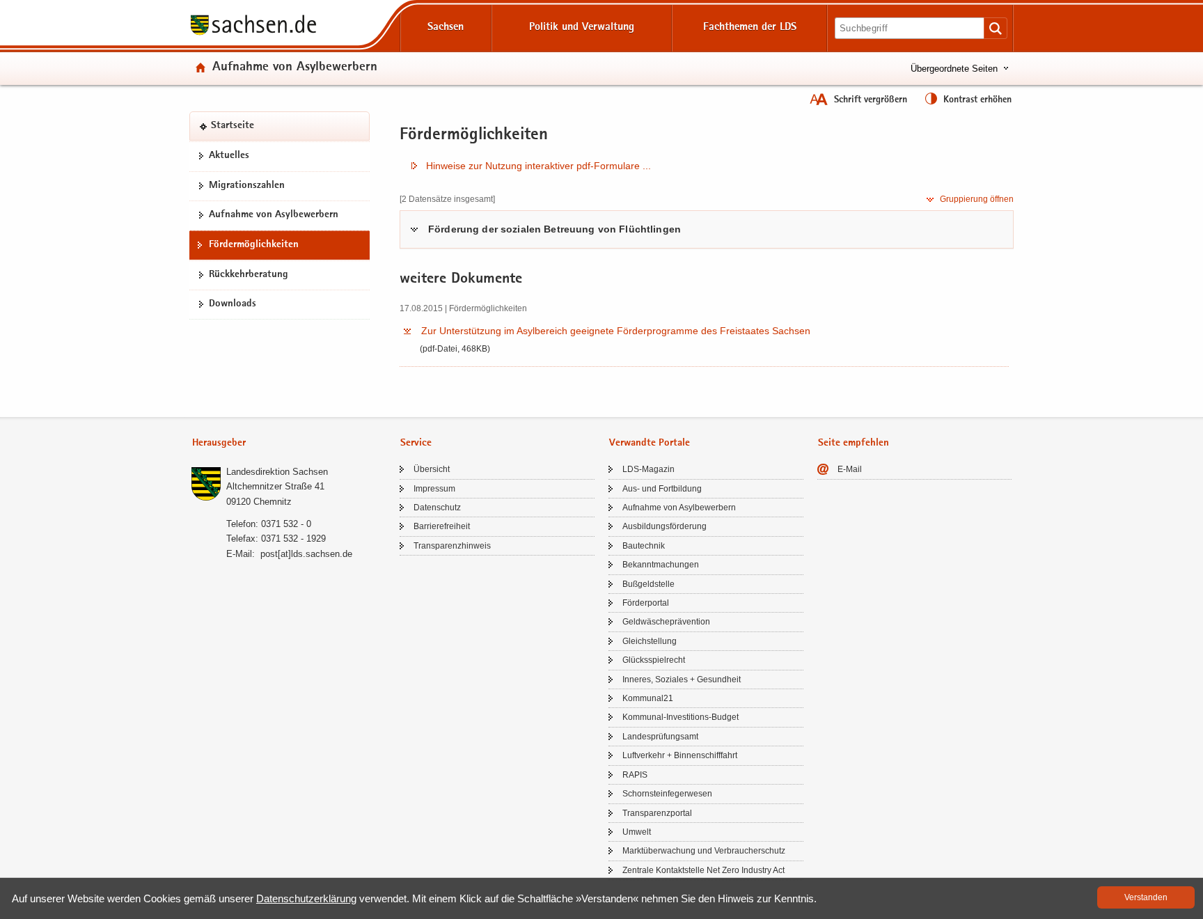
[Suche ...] (995, 28)
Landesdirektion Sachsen (277, 471)
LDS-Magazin (648, 469)
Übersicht (432, 469)
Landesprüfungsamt (660, 736)
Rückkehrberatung (248, 274)
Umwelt (636, 832)
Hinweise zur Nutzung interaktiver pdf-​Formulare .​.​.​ (538, 165)
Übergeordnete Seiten (954, 68)
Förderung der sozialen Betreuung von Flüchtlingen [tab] (554, 229)
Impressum (434, 489)
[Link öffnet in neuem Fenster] (253, 34)
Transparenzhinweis (452, 546)
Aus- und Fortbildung (662, 489)
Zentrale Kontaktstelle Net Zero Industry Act (703, 870)
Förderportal (645, 603)
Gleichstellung (649, 641)
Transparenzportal (657, 813)
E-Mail (850, 469)
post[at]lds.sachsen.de (306, 554)
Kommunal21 (647, 698)
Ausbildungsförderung (664, 526)
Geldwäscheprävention (666, 622)
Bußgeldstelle (648, 584)
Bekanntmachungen (660, 565)
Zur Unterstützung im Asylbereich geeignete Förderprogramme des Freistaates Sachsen (615, 330)
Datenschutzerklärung (306, 898)
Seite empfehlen (853, 443)
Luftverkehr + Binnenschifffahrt (679, 755)
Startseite (232, 126)
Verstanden (1145, 897)
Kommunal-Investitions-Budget (680, 717)
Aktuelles (229, 156)
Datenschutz (437, 507)
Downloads (232, 304)
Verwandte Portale (649, 443)
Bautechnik (643, 546)
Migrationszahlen (247, 186)
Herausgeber (219, 443)
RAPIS (634, 775)
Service (416, 443)
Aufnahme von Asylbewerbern (294, 67)
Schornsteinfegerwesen (667, 794)
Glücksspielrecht (653, 660)
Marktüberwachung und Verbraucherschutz (703, 851)
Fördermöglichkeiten (254, 245)
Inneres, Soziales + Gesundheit (681, 679)
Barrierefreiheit (442, 526)
